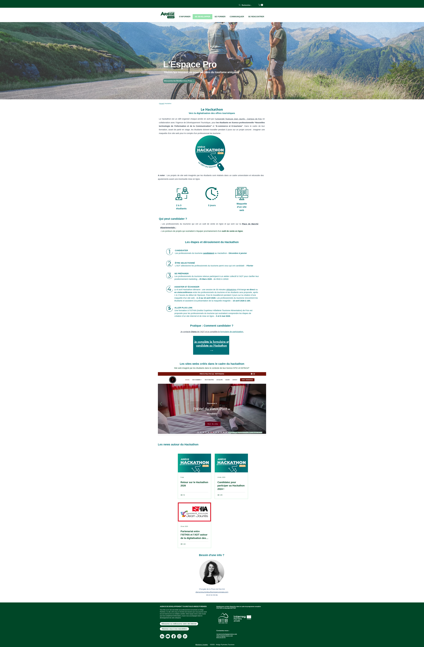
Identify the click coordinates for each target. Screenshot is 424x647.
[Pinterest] (185, 636)
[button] (261, 5)
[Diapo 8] (223, 432)
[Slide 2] (208, 432)
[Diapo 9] (226, 432)
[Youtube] (168, 636)
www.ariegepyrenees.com (224, 636)
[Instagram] (179, 636)
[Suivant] (263, 404)
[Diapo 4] (213, 432)
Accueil (161, 103)
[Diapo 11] (200, 432)
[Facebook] (173, 636)
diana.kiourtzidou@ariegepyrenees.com (212, 592)
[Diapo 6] (218, 432)
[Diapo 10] (197, 432)
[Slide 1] (205, 432)
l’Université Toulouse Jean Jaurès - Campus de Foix (238, 119)
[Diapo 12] (203, 432)
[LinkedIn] (162, 636)
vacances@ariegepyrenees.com (226, 634)
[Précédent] (161, 404)
